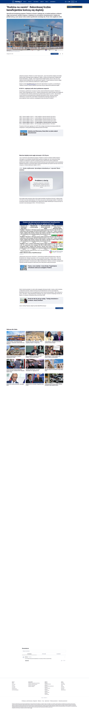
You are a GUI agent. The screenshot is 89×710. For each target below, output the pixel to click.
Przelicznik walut (14, 688)
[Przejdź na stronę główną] (13, 2)
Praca (46, 1)
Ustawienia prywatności (62, 700)
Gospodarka (52, 1)
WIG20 (62, 685)
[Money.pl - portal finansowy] (19, 2)
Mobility (42, 1)
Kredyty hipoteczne (47, 688)
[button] (68, 1)
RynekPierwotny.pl (31, 83)
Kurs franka (13, 686)
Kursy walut (13, 684)
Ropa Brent (62, 688)
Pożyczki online (47, 690)
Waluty (29, 1)
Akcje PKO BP (63, 684)
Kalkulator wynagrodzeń (31, 685)
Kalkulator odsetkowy (31, 686)
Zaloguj (72, 1)
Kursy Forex (62, 687)
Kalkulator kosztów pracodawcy (32, 684)
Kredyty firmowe (47, 692)
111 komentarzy (55, 53)
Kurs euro (13, 685)
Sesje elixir (62, 686)
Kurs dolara (13, 687)
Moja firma (36, 1)
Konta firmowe (47, 694)
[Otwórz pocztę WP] (66, 2)
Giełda (24, 1)
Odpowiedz (27, 660)
